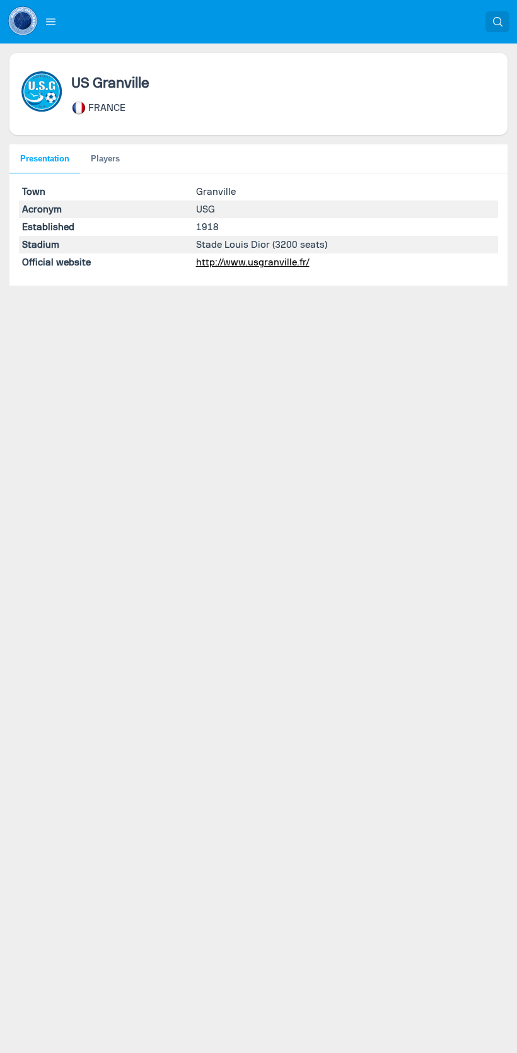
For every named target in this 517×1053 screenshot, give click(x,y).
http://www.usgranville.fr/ (253, 262)
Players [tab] (105, 158)
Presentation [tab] (44, 158)
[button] (51, 21)
